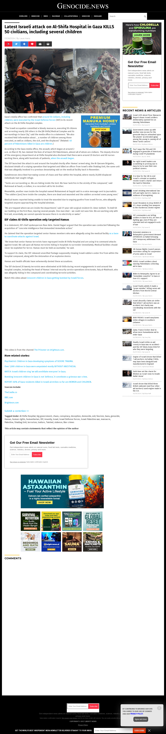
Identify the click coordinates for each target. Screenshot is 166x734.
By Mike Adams (147, 186)
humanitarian (32, 419)
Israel (55, 419)
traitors (41, 422)
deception (76, 416)
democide (35, 16)
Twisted (49, 422)
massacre (105, 419)
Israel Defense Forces (69, 419)
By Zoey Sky (146, 337)
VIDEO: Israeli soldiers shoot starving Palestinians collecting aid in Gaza (146, 263)
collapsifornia (71, 16)
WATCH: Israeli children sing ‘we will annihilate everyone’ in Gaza (35, 371)
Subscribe (139, 730)
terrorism (32, 422)
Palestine (9, 422)
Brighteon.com (12, 402)
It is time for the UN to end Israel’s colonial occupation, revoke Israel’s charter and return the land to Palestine (147, 179)
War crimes (68, 422)
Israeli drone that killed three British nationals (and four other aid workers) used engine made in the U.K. (147, 387)
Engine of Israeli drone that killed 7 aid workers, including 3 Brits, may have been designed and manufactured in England (147, 360)
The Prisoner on (49, 350)
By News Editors (147, 144)
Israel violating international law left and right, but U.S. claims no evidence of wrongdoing (146, 193)
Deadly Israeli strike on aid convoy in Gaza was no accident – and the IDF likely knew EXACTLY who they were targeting (146, 345)
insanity (48, 419)
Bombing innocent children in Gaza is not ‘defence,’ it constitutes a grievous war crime (46, 377)
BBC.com (9, 397)
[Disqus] (62, 594)
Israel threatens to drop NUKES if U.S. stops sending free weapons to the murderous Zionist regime (147, 205)
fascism (100, 416)
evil (93, 416)
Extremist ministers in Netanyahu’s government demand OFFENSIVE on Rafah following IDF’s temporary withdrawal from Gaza (147, 237)
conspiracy (65, 416)
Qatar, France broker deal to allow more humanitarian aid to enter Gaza (146, 332)
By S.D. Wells (146, 156)
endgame (98, 16)
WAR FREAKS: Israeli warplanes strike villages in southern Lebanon (146, 320)
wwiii (46, 16)
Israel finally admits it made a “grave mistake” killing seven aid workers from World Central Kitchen (146, 289)
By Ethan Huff (146, 198)
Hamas (8, 419)
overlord (23, 16)
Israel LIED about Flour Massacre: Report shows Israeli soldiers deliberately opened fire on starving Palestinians (147, 118)
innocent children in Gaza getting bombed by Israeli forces (55, 278)
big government (44, 416)
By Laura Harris (147, 244)
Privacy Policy (83, 725)
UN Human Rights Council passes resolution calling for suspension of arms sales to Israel (147, 251)
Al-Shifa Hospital (28, 416)
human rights (18, 419)
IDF (41, 419)
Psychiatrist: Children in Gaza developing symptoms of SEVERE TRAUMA (39, 361)
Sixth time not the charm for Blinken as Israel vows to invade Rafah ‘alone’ (146, 373)
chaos (56, 416)
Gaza (107, 416)
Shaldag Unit (20, 422)
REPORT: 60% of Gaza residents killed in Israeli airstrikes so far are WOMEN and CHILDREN (48, 382)
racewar (56, 16)
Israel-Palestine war (90, 419)
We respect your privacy (69, 718)
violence (58, 422)
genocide (86, 16)
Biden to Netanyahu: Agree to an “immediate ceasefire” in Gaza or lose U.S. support (146, 276)
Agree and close (141, 719)
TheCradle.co (11, 392)
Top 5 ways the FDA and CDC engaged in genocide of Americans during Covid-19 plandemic (147, 151)
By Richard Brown (148, 257)
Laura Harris (24, 38)
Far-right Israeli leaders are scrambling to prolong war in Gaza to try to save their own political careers (145, 165)
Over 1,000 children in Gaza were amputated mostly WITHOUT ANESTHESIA (40, 366)
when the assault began (62, 158)
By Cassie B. (146, 125)
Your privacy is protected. (18, 462)
